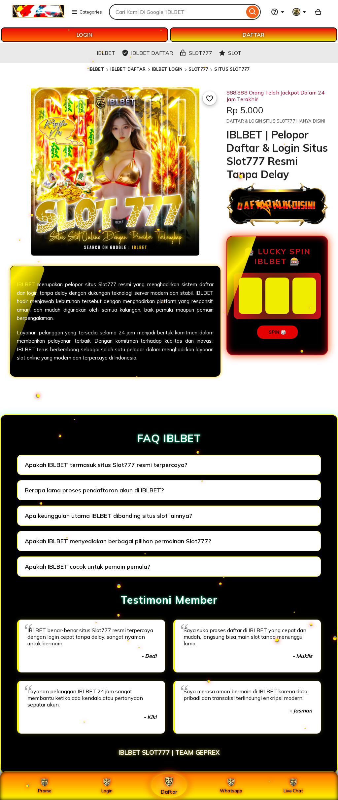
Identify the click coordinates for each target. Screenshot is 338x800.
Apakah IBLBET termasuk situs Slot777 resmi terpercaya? (106, 465)
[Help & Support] (277, 12)
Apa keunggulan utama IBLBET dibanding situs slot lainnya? (108, 515)
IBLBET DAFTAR (128, 69)
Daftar (169, 791)
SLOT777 (198, 69)
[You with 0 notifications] (299, 12)
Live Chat (293, 790)
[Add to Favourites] (210, 98)
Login (107, 790)
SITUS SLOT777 (232, 69)
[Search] (253, 12)
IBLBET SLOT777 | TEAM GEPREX (169, 752)
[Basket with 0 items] (318, 12)
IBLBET (96, 69)
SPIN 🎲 (277, 332)
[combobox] (177, 12)
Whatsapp (231, 790)
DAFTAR (253, 34)
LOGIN (84, 34)
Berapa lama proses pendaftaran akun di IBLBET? (94, 490)
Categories (91, 12)
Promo (44, 790)
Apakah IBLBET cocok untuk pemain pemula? (87, 566)
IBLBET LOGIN (167, 69)
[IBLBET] (38, 16)
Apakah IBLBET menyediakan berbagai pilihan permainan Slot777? (118, 541)
